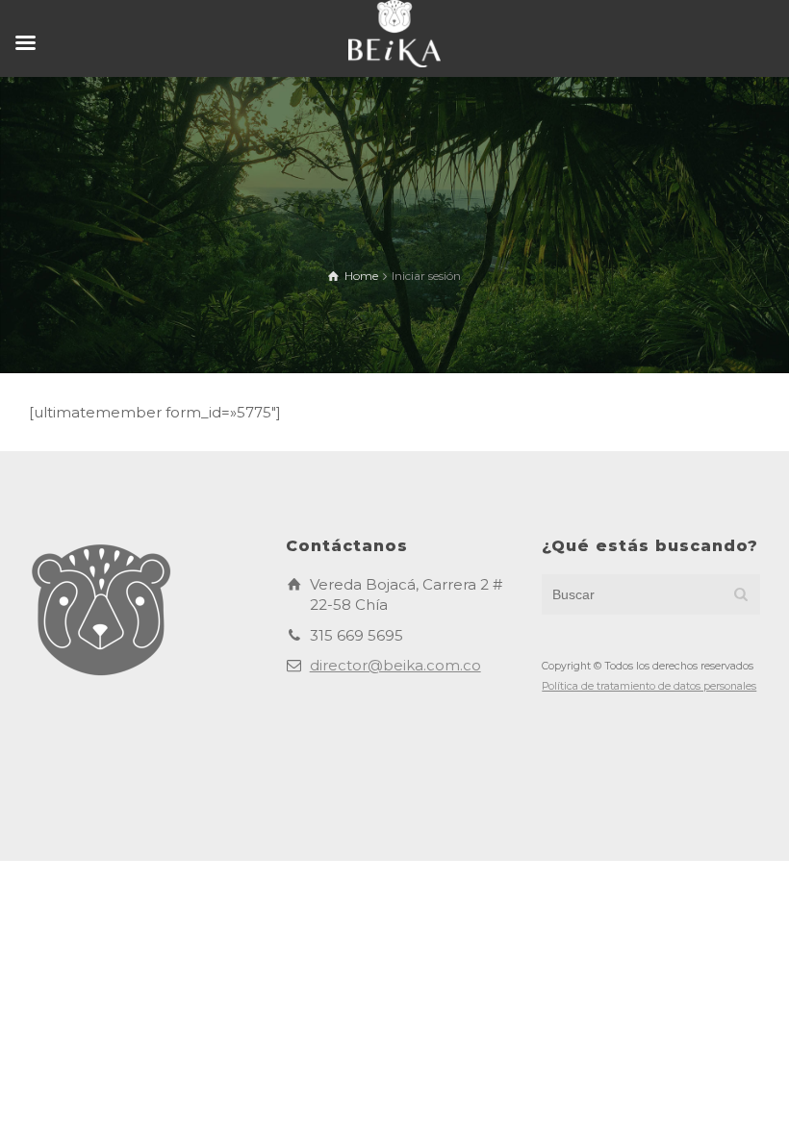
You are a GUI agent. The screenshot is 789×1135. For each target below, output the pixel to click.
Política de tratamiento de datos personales (649, 686)
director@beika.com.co (395, 665)
